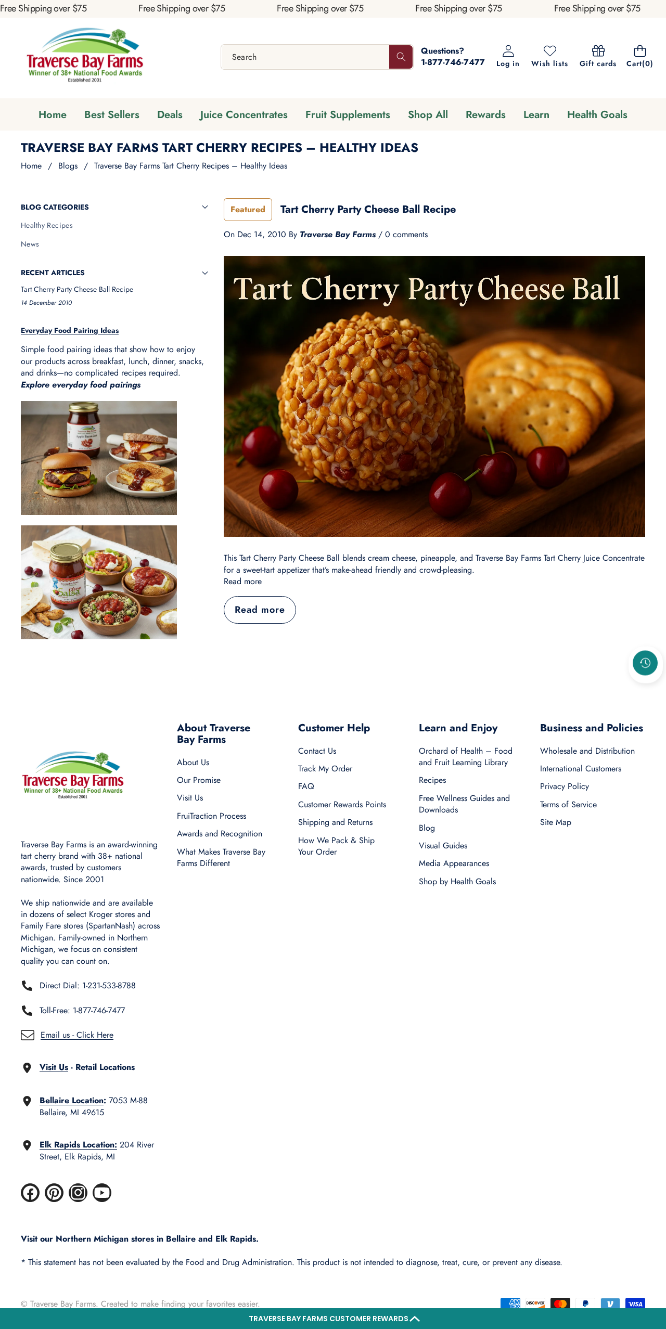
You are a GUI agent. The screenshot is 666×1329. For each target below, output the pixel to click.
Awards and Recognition (219, 834)
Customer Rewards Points (342, 804)
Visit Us (190, 798)
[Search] (401, 57)
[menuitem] (114, 225)
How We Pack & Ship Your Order (336, 846)
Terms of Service (568, 804)
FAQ (306, 786)
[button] (333, 1318)
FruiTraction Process (211, 816)
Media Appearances (454, 863)
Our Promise (199, 780)
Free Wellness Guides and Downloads (464, 804)
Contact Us (317, 751)
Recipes (432, 780)
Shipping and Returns (335, 822)
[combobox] (317, 57)
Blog (427, 828)
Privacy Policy (564, 786)
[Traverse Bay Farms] (85, 57)
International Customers (580, 769)
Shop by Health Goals (457, 881)
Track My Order (325, 769)
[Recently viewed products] (645, 662)
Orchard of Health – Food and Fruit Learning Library (466, 756)
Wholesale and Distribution (587, 751)
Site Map (555, 822)
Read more (243, 581)
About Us (193, 762)
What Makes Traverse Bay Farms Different (221, 857)
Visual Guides (443, 845)
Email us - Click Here (77, 1035)
